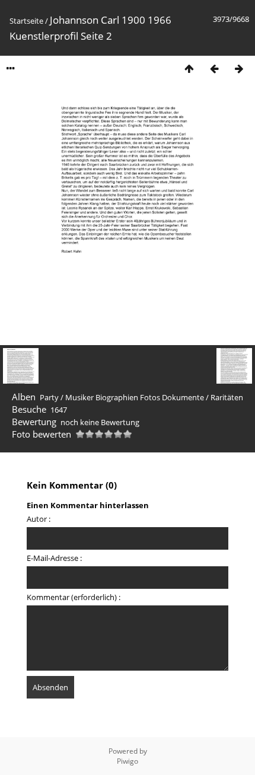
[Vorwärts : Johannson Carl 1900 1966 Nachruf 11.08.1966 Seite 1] (239, 68)
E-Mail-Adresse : (54, 558)
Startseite (26, 20)
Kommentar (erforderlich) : (73, 597)
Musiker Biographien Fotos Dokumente (134, 397)
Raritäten (227, 397)
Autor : (38, 519)
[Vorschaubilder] (189, 68)
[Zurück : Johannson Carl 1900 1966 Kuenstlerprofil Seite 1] (214, 68)
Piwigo (127, 761)
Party (49, 397)
